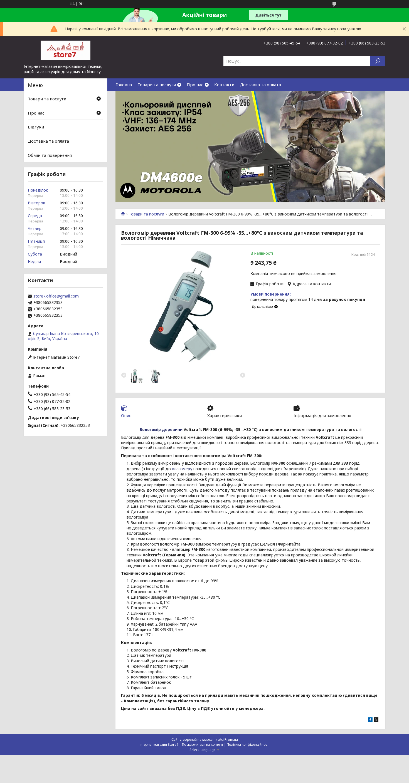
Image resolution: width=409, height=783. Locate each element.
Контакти (224, 84)
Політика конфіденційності (248, 744)
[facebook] (370, 720)
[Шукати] (377, 61)
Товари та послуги (156, 84)
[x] (376, 720)
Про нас (195, 84)
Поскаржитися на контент (202, 744)
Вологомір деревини (161, 429)
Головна (123, 84)
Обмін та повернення (50, 155)
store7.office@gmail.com (56, 296)
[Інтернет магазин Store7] (65, 50)
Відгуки (36, 127)
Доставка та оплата (260, 84)
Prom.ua (231, 739)
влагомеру (182, 468)
